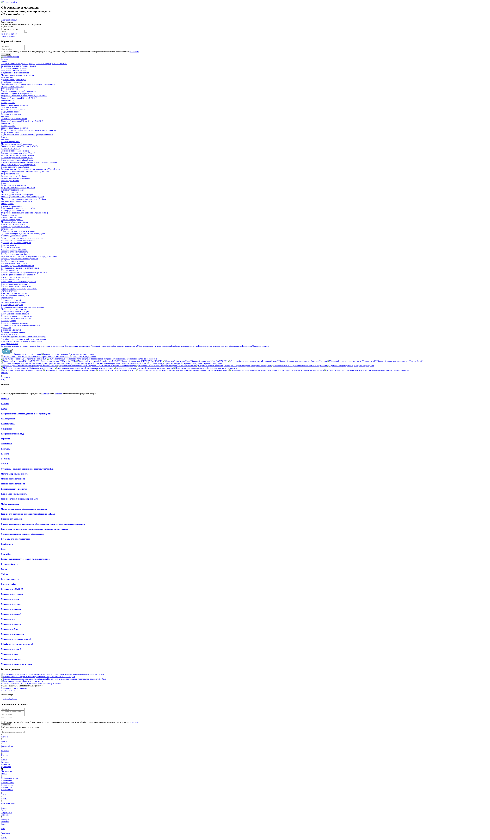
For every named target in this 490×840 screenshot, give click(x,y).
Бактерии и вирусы (10, 579)
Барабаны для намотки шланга (15, 539)
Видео (4, 549)
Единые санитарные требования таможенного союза (25, 559)
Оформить (5, 377)
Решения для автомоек (11, 519)
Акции (4, 409)
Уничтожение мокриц (11, 604)
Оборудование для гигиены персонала (154, 346)
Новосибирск (7, 789)
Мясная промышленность (13, 479)
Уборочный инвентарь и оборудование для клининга (113, 346)
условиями (134, 52)
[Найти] (26, 32)
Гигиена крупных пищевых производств (20, 499)
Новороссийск (7, 787)
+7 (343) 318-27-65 (9, 34)
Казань (4, 760)
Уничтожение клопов (11, 624)
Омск (3, 794)
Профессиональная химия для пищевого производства (26, 414)
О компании (6, 444)
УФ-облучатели (8, 419)
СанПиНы (6, 554)
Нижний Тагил (7, 783)
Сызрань (5, 815)
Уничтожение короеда (11, 609)
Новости (5, 454)
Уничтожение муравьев (12, 594)
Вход (3, 379)
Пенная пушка (8, 424)
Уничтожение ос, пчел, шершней (16, 639)
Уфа (3, 829)
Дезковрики (246, 346)
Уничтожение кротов (11, 659)
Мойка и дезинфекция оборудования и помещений (24, 509)
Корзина (4, 372)
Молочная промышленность (14, 474)
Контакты (5, 449)
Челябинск (5, 833)
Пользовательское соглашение (14, 688)
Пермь (4, 799)
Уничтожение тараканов (12, 634)
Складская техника (260, 346)
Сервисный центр (9, 564)
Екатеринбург (7, 746)
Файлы (4, 574)
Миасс (4, 773)
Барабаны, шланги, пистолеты (184, 346)
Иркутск (4, 755)
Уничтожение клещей (11, 614)
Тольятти (5, 822)
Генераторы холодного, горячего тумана (18, 346)
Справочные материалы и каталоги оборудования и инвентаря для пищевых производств (43, 524)
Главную (45, 394)
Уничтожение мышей (11, 649)
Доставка (5, 459)
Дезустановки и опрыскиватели (50, 346)
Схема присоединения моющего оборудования (22, 534)
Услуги (4, 569)
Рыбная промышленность (13, 484)
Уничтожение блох (9, 629)
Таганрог (5, 819)
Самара (4, 808)
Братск (4, 741)
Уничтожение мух (9, 619)
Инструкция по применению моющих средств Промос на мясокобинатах (34, 529)
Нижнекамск (6, 780)
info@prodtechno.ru (9, 20)
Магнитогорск (7, 771)
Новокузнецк (7, 785)
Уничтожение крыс (10, 654)
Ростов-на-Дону (8, 803)
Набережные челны (9, 778)
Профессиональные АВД (12, 434)
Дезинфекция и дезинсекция (77, 346)
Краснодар (5, 764)
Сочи (3, 810)
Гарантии (5, 439)
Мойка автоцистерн (10, 504)
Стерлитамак (6, 812)
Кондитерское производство (14, 489)
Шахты (4, 838)
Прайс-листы (7, 544)
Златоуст (5, 750)
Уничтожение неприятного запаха (16, 664)
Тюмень (4, 824)
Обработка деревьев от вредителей (17, 644)
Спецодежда (6, 429)
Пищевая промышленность (14, 494)
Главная (5, 399)
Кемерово (5, 762)
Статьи (4, 464)
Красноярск (6, 767)
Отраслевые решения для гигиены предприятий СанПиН (27, 469)
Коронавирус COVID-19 (12, 589)
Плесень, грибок (8, 584)
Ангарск (4, 737)
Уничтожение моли (10, 599)
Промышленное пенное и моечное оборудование (219, 346)
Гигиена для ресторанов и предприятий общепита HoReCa (28, 514)
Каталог (58, 394)
